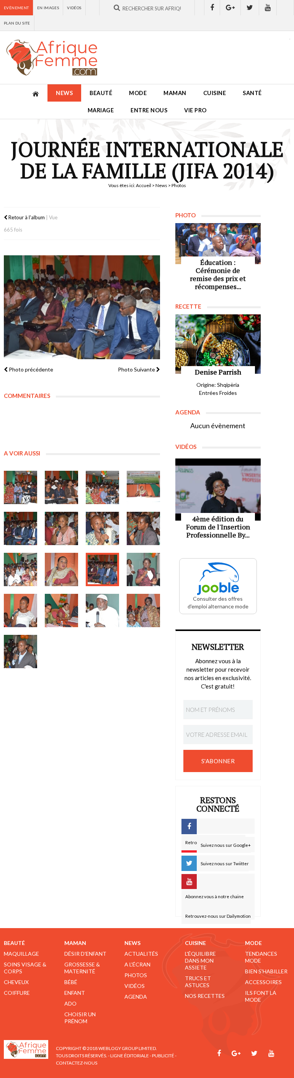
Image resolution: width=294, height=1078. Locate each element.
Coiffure (17, 992)
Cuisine (214, 93)
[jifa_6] (61, 528)
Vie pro (195, 110)
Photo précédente (30, 369)
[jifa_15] (102, 610)
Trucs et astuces (198, 981)
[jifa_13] (20, 610)
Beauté (101, 93)
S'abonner (218, 761)
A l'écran (137, 964)
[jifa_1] (20, 487)
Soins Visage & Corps (25, 967)
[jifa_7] (102, 528)
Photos (135, 975)
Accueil (143, 185)
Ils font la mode (260, 996)
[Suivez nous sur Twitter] (250, 7)
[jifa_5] (20, 528)
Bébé (70, 982)
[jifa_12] (143, 569)
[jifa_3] (102, 487)
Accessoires (263, 982)
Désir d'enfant (85, 953)
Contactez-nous (76, 1063)
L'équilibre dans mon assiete (200, 960)
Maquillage (21, 953)
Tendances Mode (261, 957)
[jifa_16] (143, 610)
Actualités (141, 953)
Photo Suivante (137, 369)
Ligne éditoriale (129, 1055)
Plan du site (17, 23)
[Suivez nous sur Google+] (230, 7)
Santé (252, 93)
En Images (48, 7)
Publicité (163, 1055)
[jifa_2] (61, 487)
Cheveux (16, 982)
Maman (174, 93)
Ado (70, 1003)
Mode (138, 93)
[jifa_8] (143, 528)
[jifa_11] (102, 569)
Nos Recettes (205, 996)
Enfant (74, 992)
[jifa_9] (20, 569)
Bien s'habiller (266, 971)
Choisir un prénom (80, 1017)
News (64, 93)
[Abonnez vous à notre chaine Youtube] (268, 7)
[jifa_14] (61, 610)
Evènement (16, 7)
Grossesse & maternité (82, 967)
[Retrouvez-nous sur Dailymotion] (285, 7)
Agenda (135, 996)
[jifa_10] (61, 569)
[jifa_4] (143, 487)
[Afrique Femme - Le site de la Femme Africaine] (52, 57)
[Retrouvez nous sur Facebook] (212, 7)
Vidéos (74, 7)
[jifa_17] (20, 651)
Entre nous (149, 110)
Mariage (101, 110)
